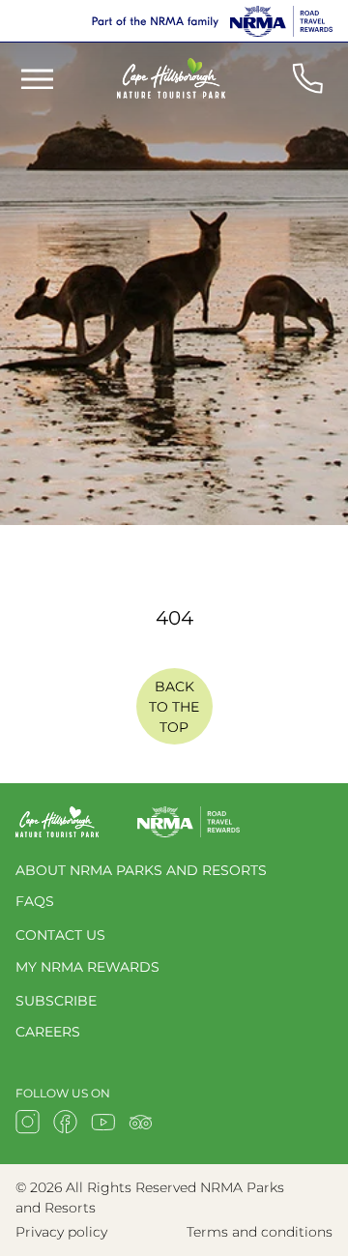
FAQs (34, 901)
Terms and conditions (260, 1232)
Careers (47, 1031)
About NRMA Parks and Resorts (141, 870)
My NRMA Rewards (87, 967)
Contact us (60, 935)
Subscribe (56, 1000)
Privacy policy (61, 1232)
